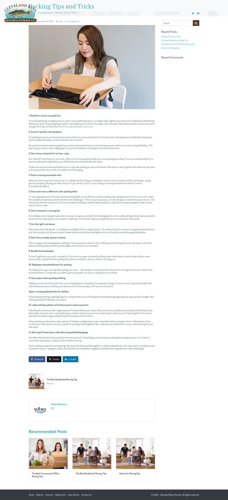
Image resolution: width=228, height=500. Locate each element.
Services (80, 13)
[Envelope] (198, 13)
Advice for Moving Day (170, 48)
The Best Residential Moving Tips (174, 40)
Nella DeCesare (59, 404)
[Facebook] (193, 13)
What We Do (116, 13)
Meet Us (67, 13)
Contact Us (133, 13)
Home (55, 13)
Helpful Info (98, 13)
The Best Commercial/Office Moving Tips (178, 44)
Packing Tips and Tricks (170, 36)
